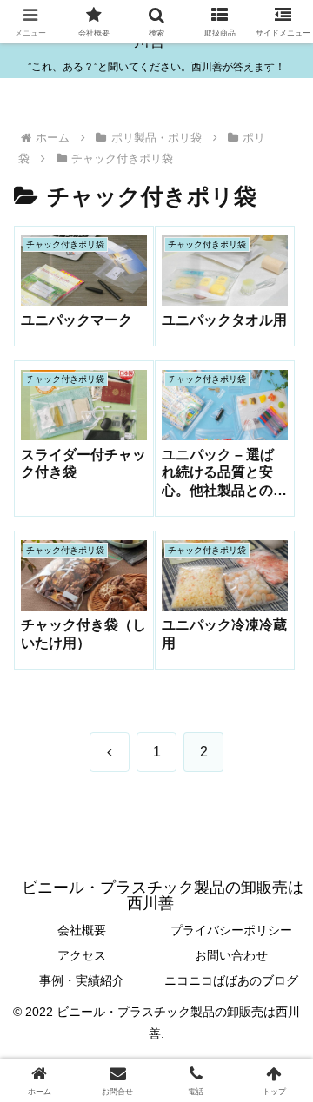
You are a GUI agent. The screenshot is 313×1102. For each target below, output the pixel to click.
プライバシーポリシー (231, 930)
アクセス (81, 955)
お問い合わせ (231, 955)
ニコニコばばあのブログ (231, 980)
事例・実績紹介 (81, 980)
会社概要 (81, 930)
